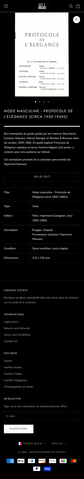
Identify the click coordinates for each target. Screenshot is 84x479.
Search (8, 361)
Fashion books (13, 367)
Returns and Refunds (17, 328)
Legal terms (11, 322)
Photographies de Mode (18, 387)
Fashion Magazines (15, 380)
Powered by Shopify (52, 452)
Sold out (42, 176)
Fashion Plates (13, 374)
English (57, 443)
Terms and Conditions (17, 335)
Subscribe (19, 429)
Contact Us (10, 341)
